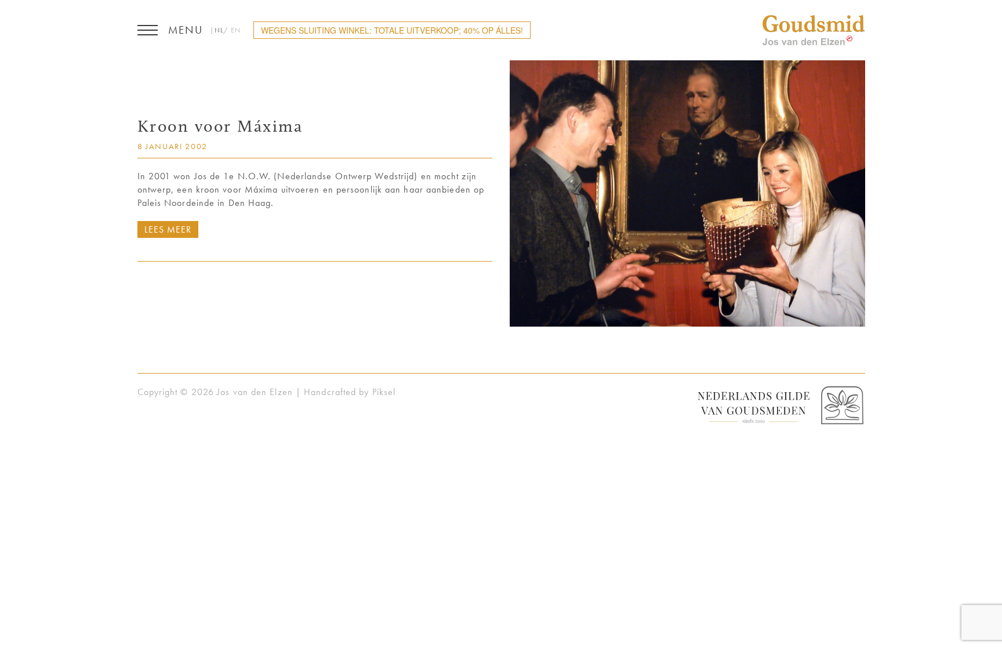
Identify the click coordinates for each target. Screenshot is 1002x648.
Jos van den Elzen (814, 30)
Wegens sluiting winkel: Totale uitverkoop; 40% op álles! (392, 30)
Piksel (384, 392)
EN (236, 30)
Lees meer (168, 229)
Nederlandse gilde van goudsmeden (779, 405)
